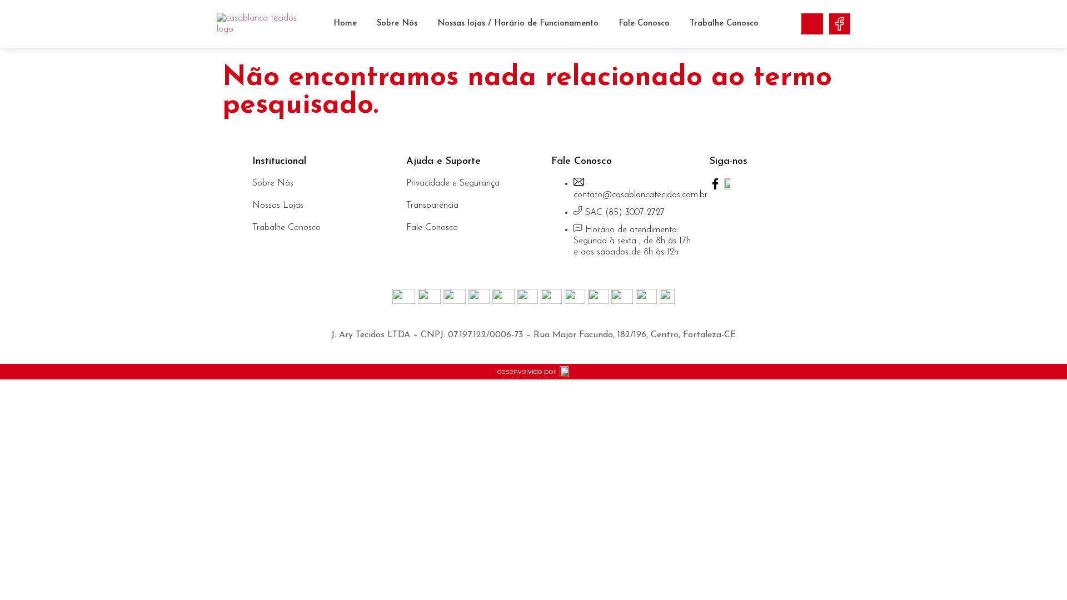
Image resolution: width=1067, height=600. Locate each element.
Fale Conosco (644, 23)
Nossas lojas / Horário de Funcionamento (518, 23)
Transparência (432, 205)
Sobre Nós (397, 23)
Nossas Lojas (277, 205)
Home (345, 23)
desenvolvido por (526, 371)
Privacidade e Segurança (453, 183)
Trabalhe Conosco (724, 23)
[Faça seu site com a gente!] (564, 372)
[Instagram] (811, 23)
